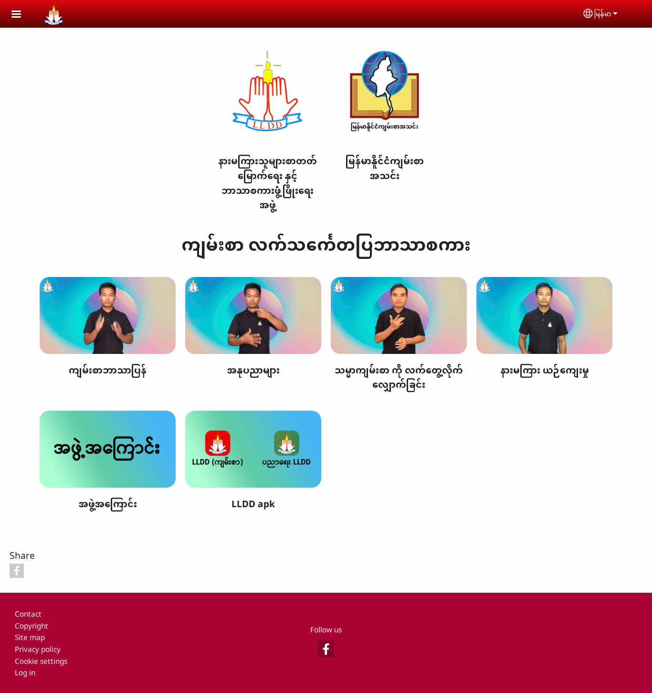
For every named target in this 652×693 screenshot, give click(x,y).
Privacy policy (38, 649)
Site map (30, 637)
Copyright (31, 626)
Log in (25, 673)
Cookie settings (41, 661)
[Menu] (21, 15)
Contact (28, 614)
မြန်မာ (602, 13)
